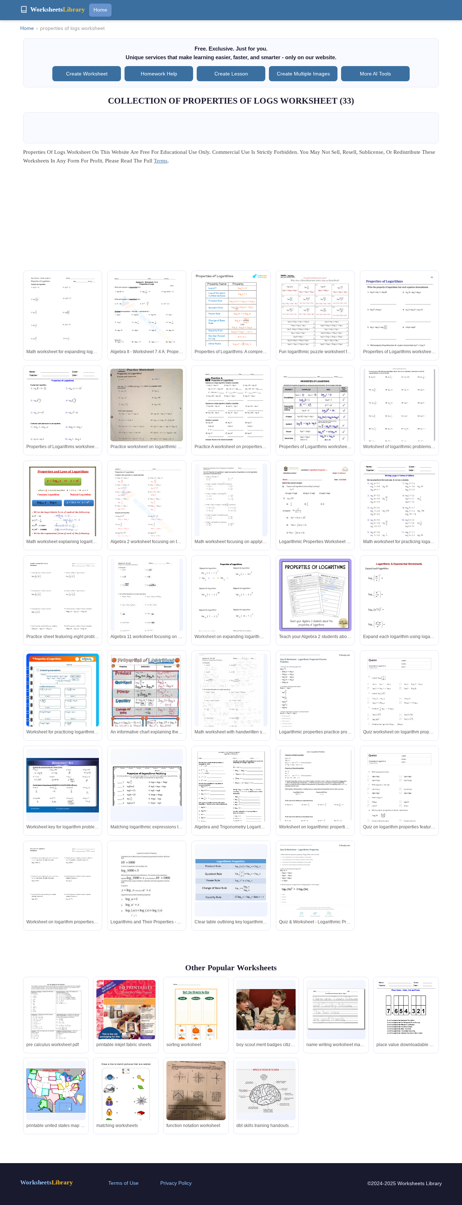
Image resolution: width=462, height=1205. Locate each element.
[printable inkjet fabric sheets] (126, 1016)
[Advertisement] (231, 219)
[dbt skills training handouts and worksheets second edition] (266, 1091)
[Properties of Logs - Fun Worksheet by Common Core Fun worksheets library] (315, 321)
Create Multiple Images (303, 74)
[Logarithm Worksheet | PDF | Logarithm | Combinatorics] (231, 797)
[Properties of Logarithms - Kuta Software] (62, 321)
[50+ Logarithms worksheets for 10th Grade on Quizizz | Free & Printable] (399, 705)
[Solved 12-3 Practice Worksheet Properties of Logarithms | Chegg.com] (146, 412)
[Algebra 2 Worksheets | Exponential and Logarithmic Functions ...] (62, 416)
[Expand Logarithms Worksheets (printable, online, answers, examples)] (399, 612)
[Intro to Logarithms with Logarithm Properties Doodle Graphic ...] (146, 700)
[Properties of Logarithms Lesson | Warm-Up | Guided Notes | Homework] (315, 416)
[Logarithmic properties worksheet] (315, 511)
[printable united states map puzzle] (56, 1091)
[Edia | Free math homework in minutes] (62, 606)
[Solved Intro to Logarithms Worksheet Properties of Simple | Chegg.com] (399, 407)
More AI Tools (375, 74)
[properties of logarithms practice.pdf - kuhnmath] (231, 416)
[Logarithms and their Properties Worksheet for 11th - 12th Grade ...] (146, 891)
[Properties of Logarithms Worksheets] (399, 325)
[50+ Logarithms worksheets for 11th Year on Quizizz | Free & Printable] (399, 800)
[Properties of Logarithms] (315, 595)
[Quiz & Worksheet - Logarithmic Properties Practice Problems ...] (315, 701)
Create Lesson (231, 74)
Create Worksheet (87, 74)
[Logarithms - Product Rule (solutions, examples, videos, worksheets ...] (231, 880)
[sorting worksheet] (196, 1018)
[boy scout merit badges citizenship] (266, 1009)
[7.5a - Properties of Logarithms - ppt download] (62, 785)
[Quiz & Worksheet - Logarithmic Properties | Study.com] (315, 884)
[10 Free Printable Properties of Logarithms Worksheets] (146, 511)
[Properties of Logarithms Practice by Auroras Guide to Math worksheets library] (146, 785)
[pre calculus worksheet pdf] (56, 1019)
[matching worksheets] (126, 1100)
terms (160, 161)
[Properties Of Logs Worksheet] (146, 321)
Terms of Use (123, 1183)
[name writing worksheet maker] (336, 1009)
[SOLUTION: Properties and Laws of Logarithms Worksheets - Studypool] (62, 511)
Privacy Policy (176, 1183)
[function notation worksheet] (196, 1100)
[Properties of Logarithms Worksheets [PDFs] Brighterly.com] (62, 705)
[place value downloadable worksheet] (406, 1018)
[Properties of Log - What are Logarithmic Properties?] (231, 317)
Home (100, 10)
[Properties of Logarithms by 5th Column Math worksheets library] (231, 606)
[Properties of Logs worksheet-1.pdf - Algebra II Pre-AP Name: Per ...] (146, 601)
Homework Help (159, 74)
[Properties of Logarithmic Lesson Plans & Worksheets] (231, 504)
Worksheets (46, 1182)
